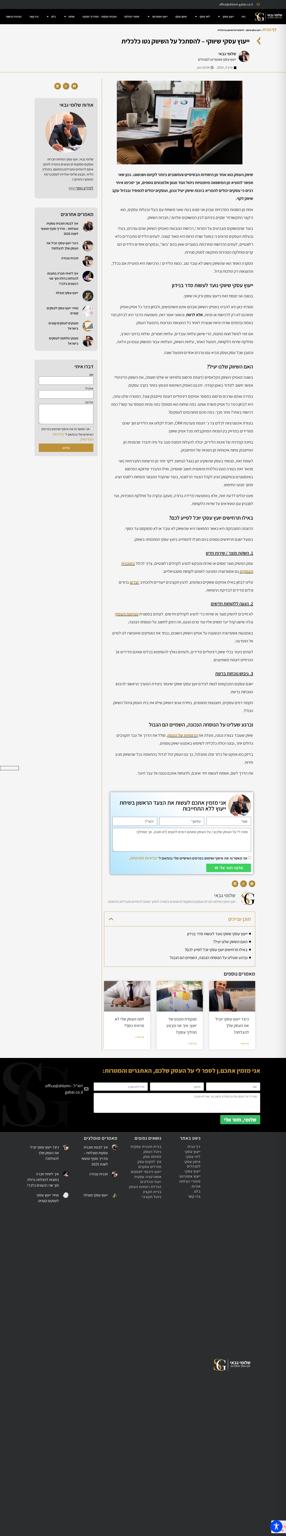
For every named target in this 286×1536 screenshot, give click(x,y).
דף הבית (270, 29)
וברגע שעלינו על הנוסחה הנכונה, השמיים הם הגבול (208, 957)
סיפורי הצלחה (131, 16)
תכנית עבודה (69, 258)
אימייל (89, 388)
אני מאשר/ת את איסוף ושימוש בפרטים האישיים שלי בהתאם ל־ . (188, 858)
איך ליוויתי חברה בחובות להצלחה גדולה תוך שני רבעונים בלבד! (62, 278)
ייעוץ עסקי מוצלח (67, 292)
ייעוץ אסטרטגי (159, 16)
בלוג (53, 16)
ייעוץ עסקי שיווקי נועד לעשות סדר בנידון (217, 933)
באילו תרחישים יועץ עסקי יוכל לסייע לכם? (216, 949)
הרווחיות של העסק (182, 735)
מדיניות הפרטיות (143, 858)
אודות (71, 16)
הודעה (89, 402)
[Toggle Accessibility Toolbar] (276, 1526)
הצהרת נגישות (14, 16)
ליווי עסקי (205, 16)
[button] (252, 883)
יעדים (134, 582)
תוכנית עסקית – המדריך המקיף (99, 16)
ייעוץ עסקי (228, 16)
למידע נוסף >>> (80, 188)
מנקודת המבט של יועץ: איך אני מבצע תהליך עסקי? (181, 1025)
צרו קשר (34, 16)
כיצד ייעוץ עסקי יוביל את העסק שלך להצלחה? (232, 1025)
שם (91, 374)
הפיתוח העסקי (126, 614)
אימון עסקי (181, 16)
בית (243, 16)
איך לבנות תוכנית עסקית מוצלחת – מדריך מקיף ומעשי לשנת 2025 (59, 228)
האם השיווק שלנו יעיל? (230, 941)
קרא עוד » (244, 1043)
